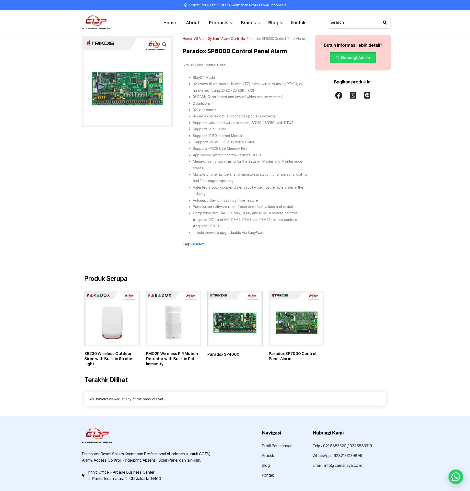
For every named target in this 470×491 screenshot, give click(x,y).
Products (218, 22)
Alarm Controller (233, 38)
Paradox (197, 244)
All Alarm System (206, 38)
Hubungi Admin (355, 57)
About (192, 22)
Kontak (298, 22)
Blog (273, 22)
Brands (248, 22)
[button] (164, 44)
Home (170, 22)
